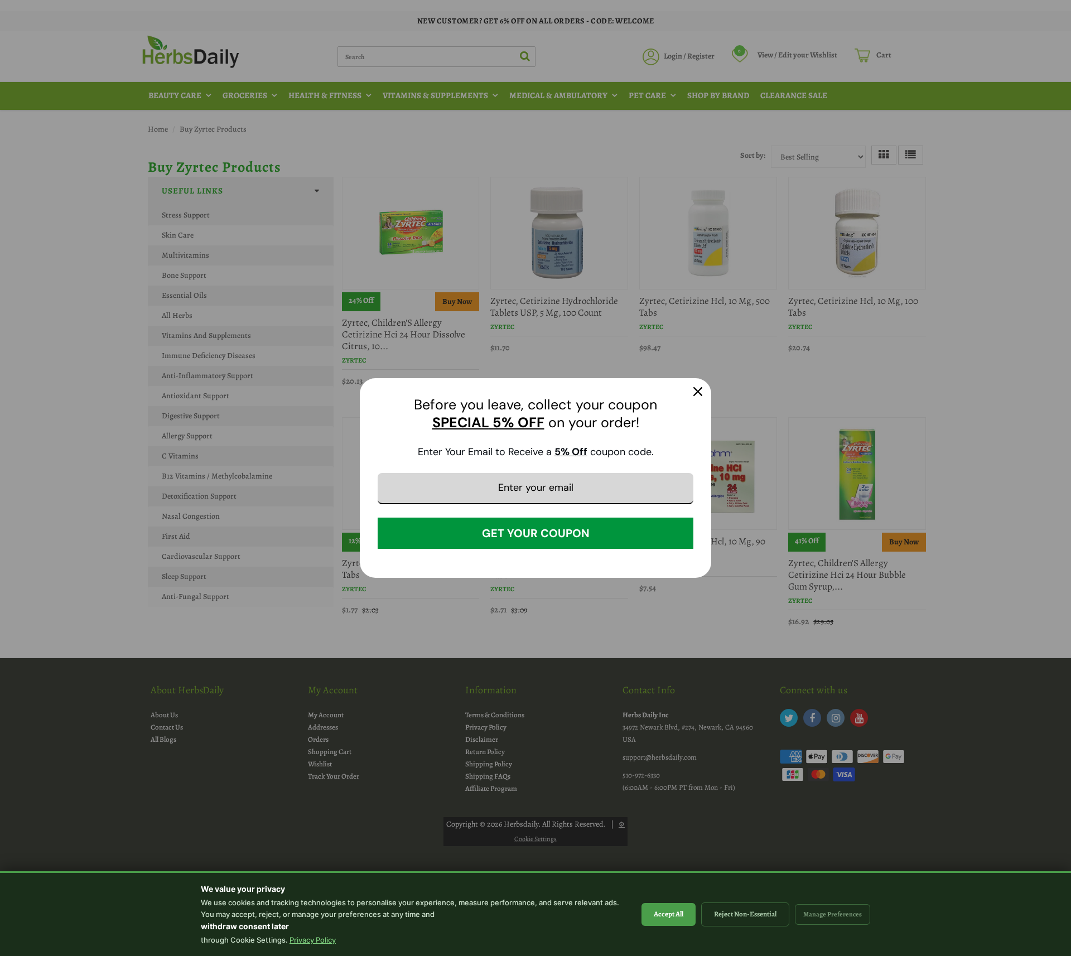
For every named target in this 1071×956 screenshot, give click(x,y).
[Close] (697, 391)
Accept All (668, 914)
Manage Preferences (832, 914)
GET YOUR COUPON (536, 533)
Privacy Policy (313, 939)
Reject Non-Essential (745, 914)
